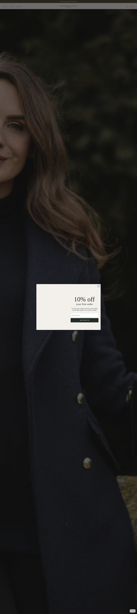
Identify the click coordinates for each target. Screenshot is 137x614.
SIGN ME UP (84, 321)
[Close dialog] (98, 286)
